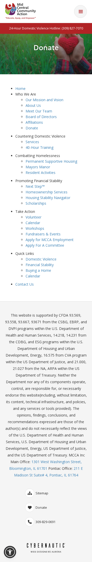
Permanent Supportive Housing (51, 161)
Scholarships (36, 203)
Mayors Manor (38, 166)
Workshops (35, 228)
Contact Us (24, 284)
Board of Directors (41, 116)
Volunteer (33, 217)
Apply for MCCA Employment (50, 239)
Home (20, 88)
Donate (32, 128)
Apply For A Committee (45, 245)
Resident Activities (40, 172)
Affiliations (34, 122)
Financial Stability (40, 264)
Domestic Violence (41, 259)
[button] (10, 552)
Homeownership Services (46, 192)
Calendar (33, 222)
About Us (33, 105)
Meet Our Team (39, 111)
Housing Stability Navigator (48, 197)
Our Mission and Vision (44, 99)
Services (32, 141)
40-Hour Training (39, 147)
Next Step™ (35, 186)
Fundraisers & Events (43, 234)
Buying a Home (38, 270)
